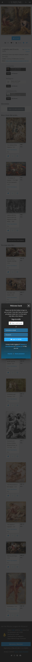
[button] (16, 323)
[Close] (28, 305)
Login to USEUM (16, 339)
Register (10, 353)
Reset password (19, 353)
